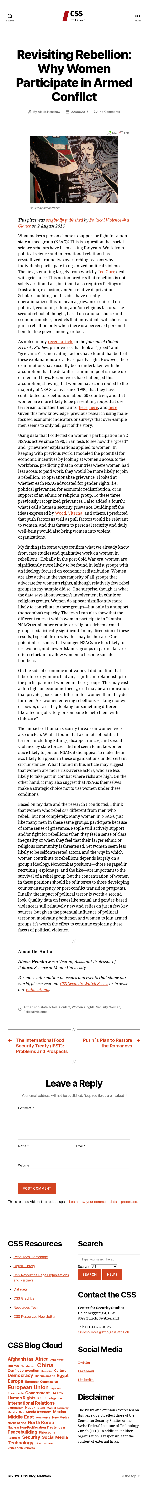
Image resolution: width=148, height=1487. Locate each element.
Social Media (55, 1437)
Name (23, 1146)
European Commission (41, 1382)
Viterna (75, 513)
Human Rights (21, 1397)
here (83, 407)
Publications (37, 989)
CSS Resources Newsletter (34, 1316)
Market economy (57, 1407)
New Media (60, 1417)
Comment (26, 1108)
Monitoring (43, 1417)
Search (89, 1274)
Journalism (15, 1408)
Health (57, 1393)
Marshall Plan (16, 1412)
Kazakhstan (35, 1408)
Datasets (20, 1289)
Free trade (15, 1393)
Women (114, 1007)
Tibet (38, 1443)
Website (23, 1165)
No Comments (109, 112)
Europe (15, 1381)
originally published (64, 220)
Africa (42, 1359)
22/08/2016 (79, 112)
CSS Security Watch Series (84, 983)
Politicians (14, 1437)
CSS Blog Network (36, 1476)
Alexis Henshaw (49, 112)
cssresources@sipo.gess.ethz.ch (103, 1332)
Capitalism (28, 1366)
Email (81, 1146)
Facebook (86, 1371)
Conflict (64, 1007)
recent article (60, 341)
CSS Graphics (23, 1298)
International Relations (31, 1403)
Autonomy (57, 1359)
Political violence (35, 1012)
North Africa (17, 1423)
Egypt (63, 1375)
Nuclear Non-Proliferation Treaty (32, 1427)
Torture (47, 1443)
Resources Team (26, 1307)
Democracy (20, 1375)
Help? (112, 1274)
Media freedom (38, 1412)
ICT (40, 1398)
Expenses (56, 1388)
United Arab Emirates (21, 1447)
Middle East (21, 1417)
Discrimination (45, 1376)
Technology (20, 1443)
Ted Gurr (106, 272)
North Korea (41, 1422)
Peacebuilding (22, 1432)
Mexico (59, 1412)
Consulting (46, 1371)
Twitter (84, 1362)
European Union (28, 1387)
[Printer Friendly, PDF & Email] (118, 132)
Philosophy (47, 1432)
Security (102, 1007)
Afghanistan (20, 1359)
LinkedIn (86, 1380)
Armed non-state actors (40, 1007)
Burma (13, 1366)
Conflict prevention (23, 1371)
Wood (60, 513)
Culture (60, 1371)
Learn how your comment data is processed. (103, 1202)
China (45, 1365)
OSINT (62, 1427)
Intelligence (53, 1398)
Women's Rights (83, 1007)
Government (37, 1393)
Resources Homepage (30, 1257)
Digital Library (24, 1266)
